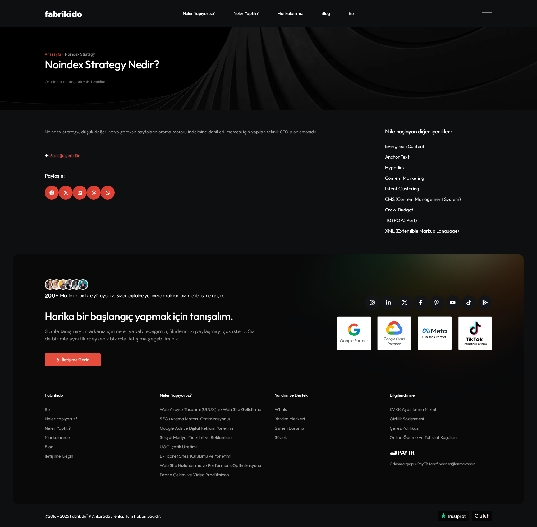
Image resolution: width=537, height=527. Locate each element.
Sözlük (281, 437)
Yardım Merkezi (290, 419)
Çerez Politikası (404, 428)
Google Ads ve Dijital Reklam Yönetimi (196, 428)
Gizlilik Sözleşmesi (407, 419)
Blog (325, 13)
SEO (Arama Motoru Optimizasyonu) (195, 419)
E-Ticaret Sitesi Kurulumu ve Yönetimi (195, 456)
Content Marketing (404, 178)
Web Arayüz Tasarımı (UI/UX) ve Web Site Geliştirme (210, 409)
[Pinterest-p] (436, 302)
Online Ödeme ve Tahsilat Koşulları (423, 437)
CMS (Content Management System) (423, 199)
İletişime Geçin (59, 456)
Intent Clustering (402, 189)
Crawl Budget (399, 210)
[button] (52, 193)
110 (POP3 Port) (401, 220)
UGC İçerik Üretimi (178, 447)
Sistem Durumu (289, 428)
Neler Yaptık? (246, 13)
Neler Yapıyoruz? (199, 13)
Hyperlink (395, 167)
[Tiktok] (468, 302)
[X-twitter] (404, 302)
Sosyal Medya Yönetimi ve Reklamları (196, 437)
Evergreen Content (405, 146)
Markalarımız (290, 13)
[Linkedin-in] (388, 302)
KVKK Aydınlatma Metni (413, 409)
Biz (351, 13)
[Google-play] (485, 302)
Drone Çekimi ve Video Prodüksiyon (194, 475)
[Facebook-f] (420, 302)
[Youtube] (453, 302)
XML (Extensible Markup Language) (422, 231)
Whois (281, 409)
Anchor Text (397, 157)
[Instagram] (372, 302)
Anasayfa (53, 54)
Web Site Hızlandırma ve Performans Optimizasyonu (210, 465)
